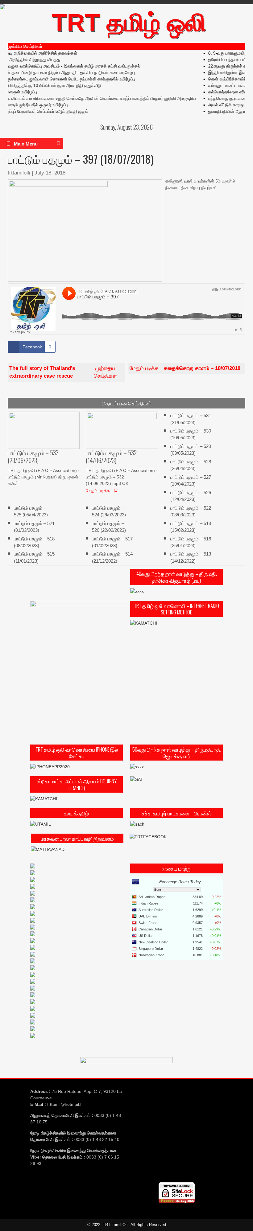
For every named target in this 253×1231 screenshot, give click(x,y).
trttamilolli (19, 173)
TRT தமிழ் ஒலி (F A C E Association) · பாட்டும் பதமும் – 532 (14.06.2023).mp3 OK (122, 477)
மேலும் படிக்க (185, 368)
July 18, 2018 (50, 173)
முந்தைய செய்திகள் (63, 372)
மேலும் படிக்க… (99, 490)
